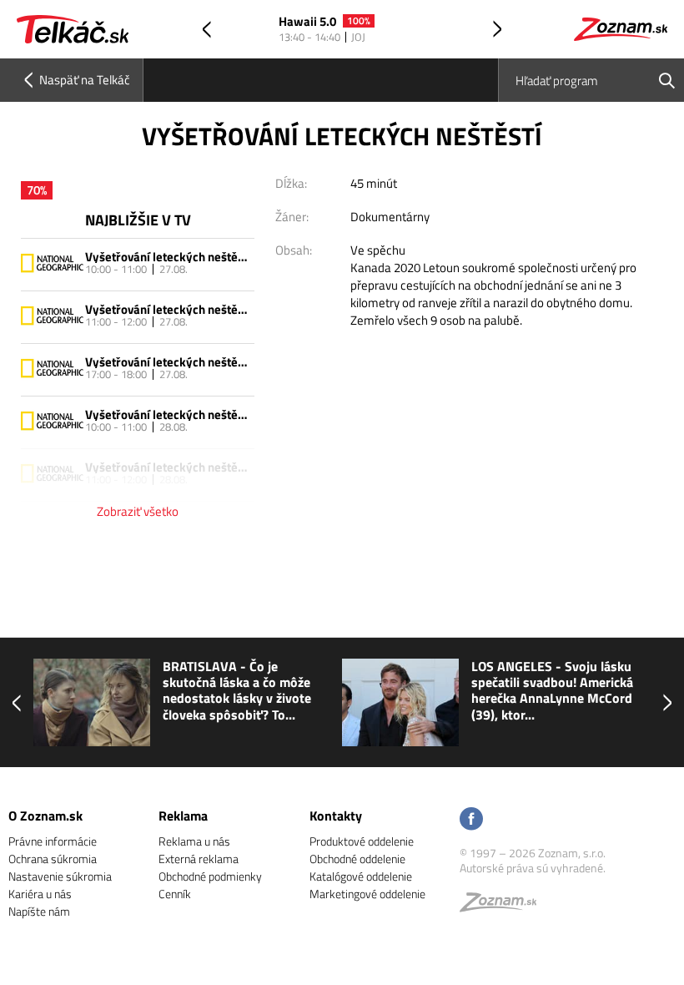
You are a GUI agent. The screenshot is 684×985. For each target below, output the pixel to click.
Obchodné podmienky (210, 876)
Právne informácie (52, 841)
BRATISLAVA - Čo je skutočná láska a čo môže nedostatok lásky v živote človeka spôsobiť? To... (237, 691)
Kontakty (335, 816)
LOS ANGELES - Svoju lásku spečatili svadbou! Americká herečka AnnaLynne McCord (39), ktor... (552, 691)
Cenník (174, 893)
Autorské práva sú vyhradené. (533, 867)
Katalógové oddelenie (360, 876)
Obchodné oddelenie (357, 858)
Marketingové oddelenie (367, 893)
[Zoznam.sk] (504, 906)
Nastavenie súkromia (60, 876)
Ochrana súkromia (52, 858)
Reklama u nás (194, 841)
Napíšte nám (39, 911)
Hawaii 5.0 (307, 22)
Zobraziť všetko (138, 511)
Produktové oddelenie (361, 841)
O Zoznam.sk (45, 816)
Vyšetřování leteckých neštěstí (167, 256)
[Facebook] (471, 820)
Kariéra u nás (40, 893)
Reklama (183, 816)
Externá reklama (198, 858)
